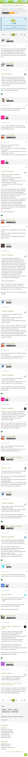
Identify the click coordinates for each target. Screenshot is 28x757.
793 (10, 34)
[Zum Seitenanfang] (25, 754)
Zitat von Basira (7, 673)
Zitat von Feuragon (8, 171)
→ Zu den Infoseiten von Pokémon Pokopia (14, 28)
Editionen (15, 709)
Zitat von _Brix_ (7, 468)
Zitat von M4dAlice (8, 408)
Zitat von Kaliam (7, 74)
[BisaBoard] (3, 2)
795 (17, 34)
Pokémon (4, 709)
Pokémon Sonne (6, 711)
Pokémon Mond (14, 711)
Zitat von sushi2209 (8, 537)
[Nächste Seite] (25, 35)
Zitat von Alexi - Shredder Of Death (11, 627)
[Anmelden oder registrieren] (22, 2)
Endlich (10, 709)
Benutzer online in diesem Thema (12, 717)
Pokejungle (4, 574)
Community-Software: (14, 751)
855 (22, 34)
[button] (26, 2)
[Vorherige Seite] (3, 35)
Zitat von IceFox (7, 594)
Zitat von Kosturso (8, 255)
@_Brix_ (3, 125)
